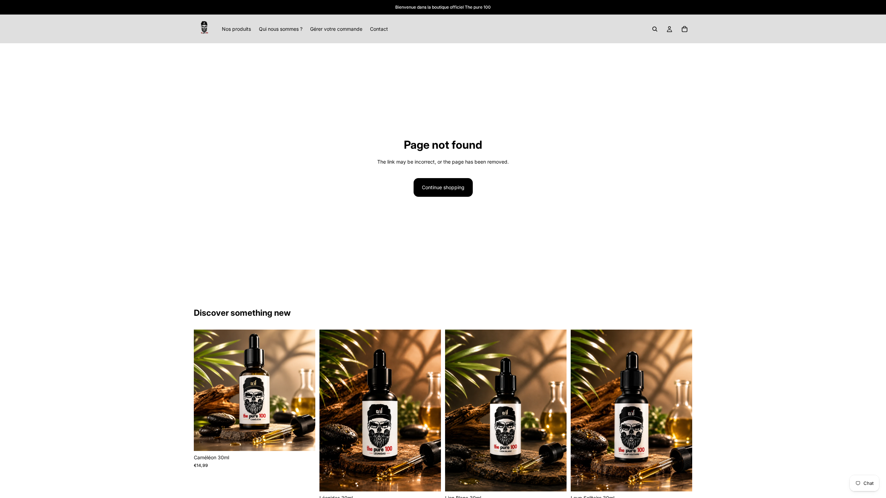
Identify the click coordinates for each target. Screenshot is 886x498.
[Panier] (684, 29)
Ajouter (310, 440)
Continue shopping (443, 187)
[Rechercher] (654, 29)
